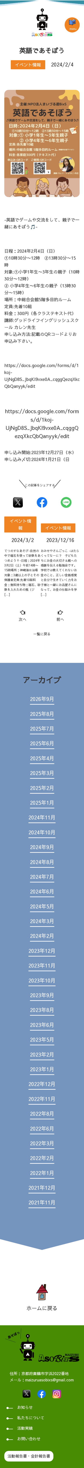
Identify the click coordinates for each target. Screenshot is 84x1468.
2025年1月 (42, 802)
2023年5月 (42, 1039)
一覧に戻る (42, 633)
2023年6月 (42, 1024)
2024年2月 (42, 935)
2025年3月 (42, 773)
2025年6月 (42, 743)
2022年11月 (42, 1098)
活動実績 (25, 1428)
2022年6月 (42, 1128)
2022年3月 (42, 1143)
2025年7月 (42, 728)
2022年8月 (42, 1113)
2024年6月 (42, 891)
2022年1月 (42, 1173)
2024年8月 (42, 862)
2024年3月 (42, 921)
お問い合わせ (28, 1438)
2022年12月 (42, 1084)
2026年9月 (42, 698)
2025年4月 (42, 758)
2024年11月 (42, 817)
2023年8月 (42, 1009)
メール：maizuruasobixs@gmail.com (42, 1379)
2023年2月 (42, 1054)
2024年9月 (42, 847)
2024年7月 (42, 876)
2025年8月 (42, 713)
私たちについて (30, 1417)
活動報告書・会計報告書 (29, 1456)
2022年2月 (42, 1158)
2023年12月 (42, 950)
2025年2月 (42, 787)
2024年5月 (42, 906)
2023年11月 (42, 965)
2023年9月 (42, 995)
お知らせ (25, 1407)
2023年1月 (42, 1069)
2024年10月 (42, 832)
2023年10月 (42, 980)
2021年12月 (42, 1187)
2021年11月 (42, 1202)
